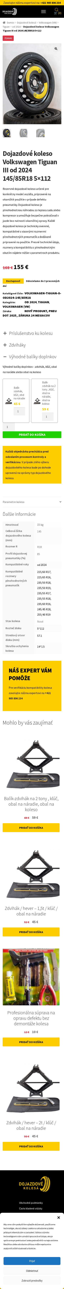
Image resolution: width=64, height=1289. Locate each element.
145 (39, 531)
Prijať (32, 1261)
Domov (10, 22)
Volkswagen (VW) (48, 22)
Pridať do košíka (32, 435)
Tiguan (6, 26)
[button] (58, 1217)
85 (38, 554)
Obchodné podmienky (31, 1202)
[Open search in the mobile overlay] (56, 9)
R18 (39, 547)
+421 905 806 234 (50, 2)
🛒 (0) (57, 13)
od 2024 (16, 26)
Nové (40, 621)
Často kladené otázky (30, 1208)
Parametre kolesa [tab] (13, 502)
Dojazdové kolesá (26, 22)
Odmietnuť (32, 1270)
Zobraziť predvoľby (32, 1280)
